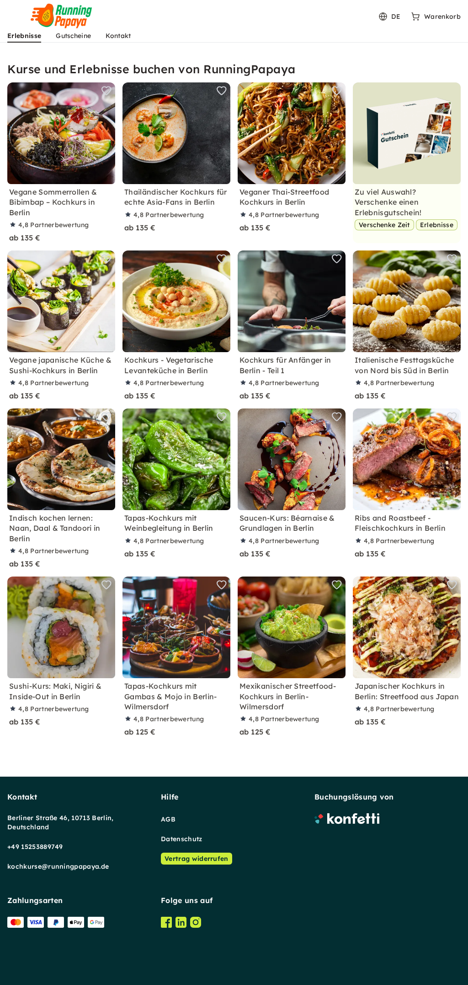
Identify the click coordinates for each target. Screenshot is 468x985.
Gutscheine (73, 36)
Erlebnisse (24, 36)
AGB (168, 819)
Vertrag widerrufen (197, 858)
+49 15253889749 (35, 847)
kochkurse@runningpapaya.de (58, 866)
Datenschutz (181, 839)
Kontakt (118, 36)
